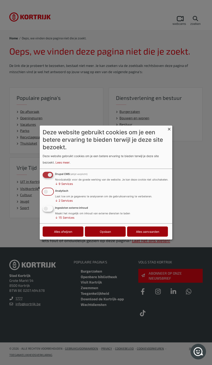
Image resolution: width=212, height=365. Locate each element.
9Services (64, 183)
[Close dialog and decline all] (169, 128)
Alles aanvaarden (147, 231)
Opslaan (105, 231)
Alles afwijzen (63, 231)
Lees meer (62, 162)
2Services (64, 200)
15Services (64, 217)
